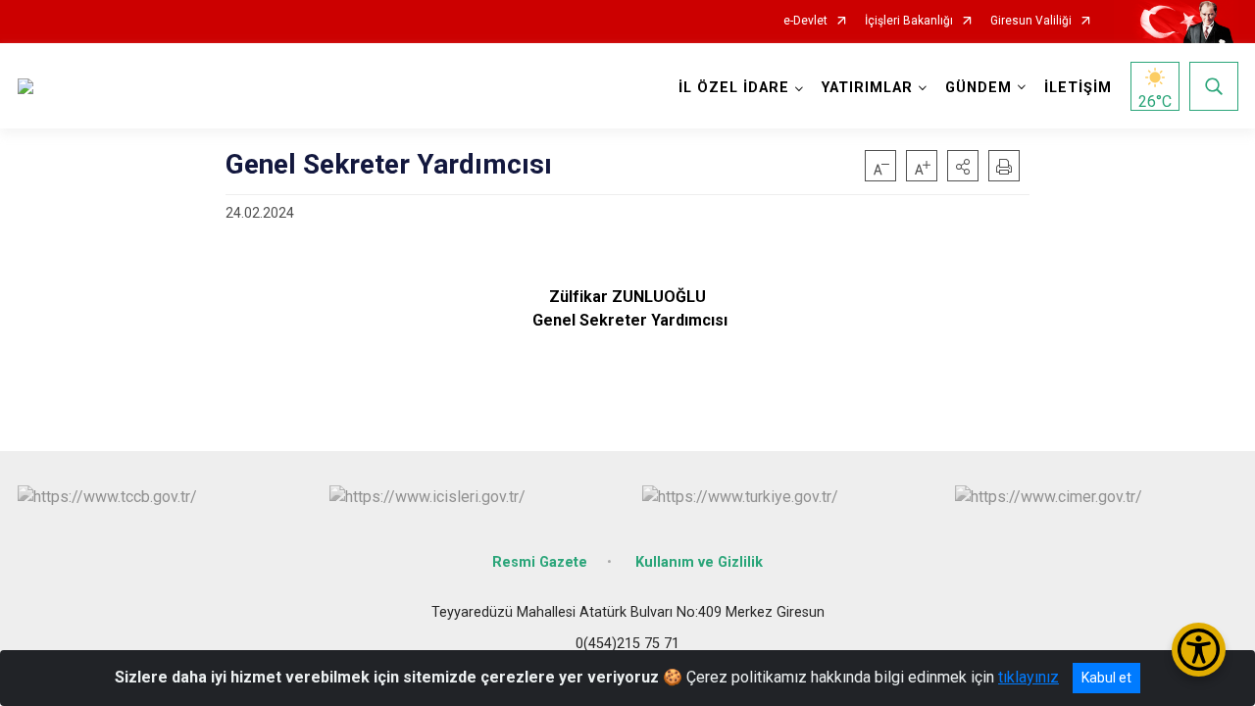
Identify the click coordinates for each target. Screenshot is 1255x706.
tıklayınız (1028, 677)
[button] (963, 165)
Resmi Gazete (539, 562)
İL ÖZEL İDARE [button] (733, 87)
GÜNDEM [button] (978, 87)
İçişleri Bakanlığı (909, 21)
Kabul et (1106, 677)
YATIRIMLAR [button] (867, 87)
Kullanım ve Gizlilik (699, 562)
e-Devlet (805, 21)
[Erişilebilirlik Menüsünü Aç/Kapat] (1199, 650)
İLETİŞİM (1078, 87)
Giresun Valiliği (1031, 21)
